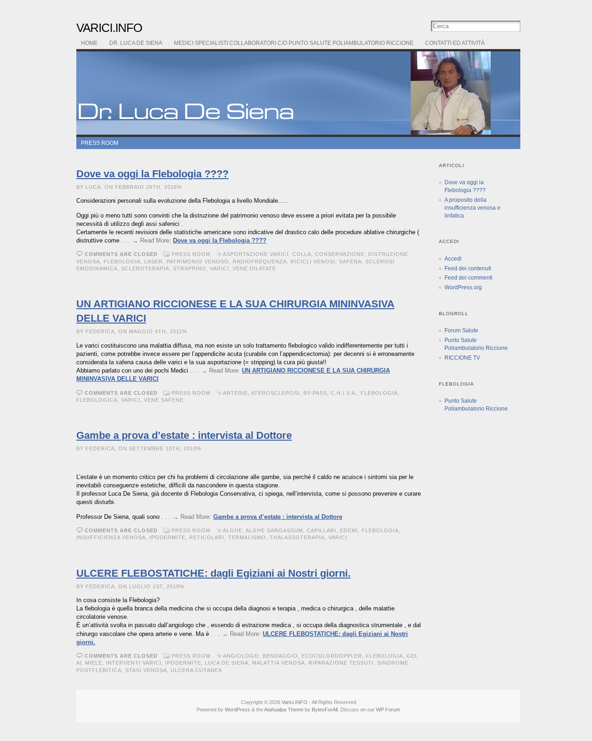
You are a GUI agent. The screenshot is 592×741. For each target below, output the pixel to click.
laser (153, 261)
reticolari (206, 537)
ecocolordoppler (332, 656)
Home (89, 43)
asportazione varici (256, 254)
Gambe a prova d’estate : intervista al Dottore (184, 435)
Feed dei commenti (468, 277)
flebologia (122, 261)
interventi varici (133, 663)
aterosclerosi (275, 393)
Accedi (453, 258)
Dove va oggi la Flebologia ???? (152, 174)
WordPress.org (463, 287)
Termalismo (247, 537)
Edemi (349, 530)
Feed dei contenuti (467, 268)
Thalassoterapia (297, 537)
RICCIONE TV (462, 358)
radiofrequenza (260, 261)
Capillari (321, 530)
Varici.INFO (109, 28)
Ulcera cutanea (196, 670)
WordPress (237, 709)
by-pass (315, 393)
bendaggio (280, 656)
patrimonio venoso (197, 261)
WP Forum (388, 709)
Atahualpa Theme (283, 709)
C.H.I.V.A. (344, 393)
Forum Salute (461, 330)
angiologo (241, 656)
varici (219, 268)
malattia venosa (278, 663)
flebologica (96, 400)
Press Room (99, 143)
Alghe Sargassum (274, 530)
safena (350, 261)
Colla (301, 254)
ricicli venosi (312, 261)
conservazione (339, 254)
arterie (235, 393)
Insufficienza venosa (111, 537)
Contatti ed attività (455, 43)
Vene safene (164, 400)
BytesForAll (325, 709)
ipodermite (167, 537)
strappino (189, 268)
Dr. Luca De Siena (135, 43)
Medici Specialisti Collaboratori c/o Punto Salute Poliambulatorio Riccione (293, 43)
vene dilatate (254, 268)
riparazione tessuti (341, 663)
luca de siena (226, 663)
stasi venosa (146, 670)
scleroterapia (145, 268)
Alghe (232, 530)
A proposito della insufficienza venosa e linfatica (472, 208)
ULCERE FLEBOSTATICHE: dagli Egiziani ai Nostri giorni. (213, 573)
